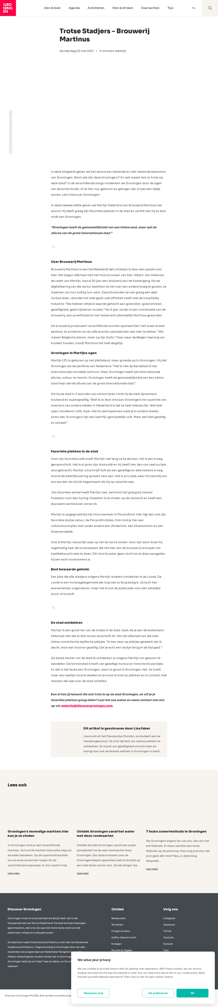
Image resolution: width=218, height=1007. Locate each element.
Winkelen (117, 924)
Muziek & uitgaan (121, 950)
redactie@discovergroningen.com (86, 706)
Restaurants (118, 918)
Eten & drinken (122, 8)
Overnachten (150, 8)
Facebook (169, 924)
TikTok (167, 931)
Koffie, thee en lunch (123, 937)
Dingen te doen (120, 931)
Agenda (74, 8)
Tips (170, 8)
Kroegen (116, 943)
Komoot (168, 943)
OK (192, 993)
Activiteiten (96, 8)
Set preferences (158, 993)
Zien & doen (52, 8)
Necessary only (93, 993)
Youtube (168, 937)
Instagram (169, 918)
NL (193, 7)
